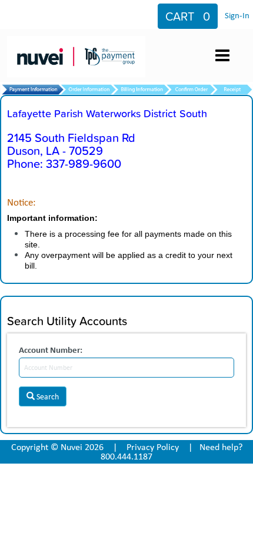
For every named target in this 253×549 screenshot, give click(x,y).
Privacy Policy (152, 447)
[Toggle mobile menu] (222, 55)
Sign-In (237, 15)
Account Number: (50, 350)
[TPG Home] (78, 45)
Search (47, 396)
